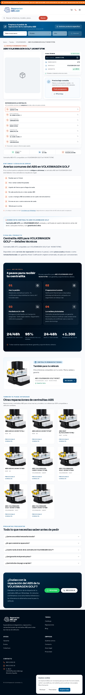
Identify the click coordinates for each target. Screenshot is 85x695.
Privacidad (48, 652)
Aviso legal (48, 648)
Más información (43, 685)
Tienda (11, 42)
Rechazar (42, 689)
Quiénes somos (50, 641)
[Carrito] (71, 10)
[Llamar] (75, 10)
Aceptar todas (64, 689)
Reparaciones (49, 625)
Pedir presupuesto (60, 89)
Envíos (5, 644)
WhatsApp (59, 94)
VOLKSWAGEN (21, 42)
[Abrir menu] (80, 10)
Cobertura (6, 648)
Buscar (43, 18)
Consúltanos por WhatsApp (28, 210)
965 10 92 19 (70, 590)
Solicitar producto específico (69, 26)
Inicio (5, 42)
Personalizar (52, 689)
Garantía (6, 641)
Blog (46, 628)
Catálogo (48, 621)
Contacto (48, 644)
